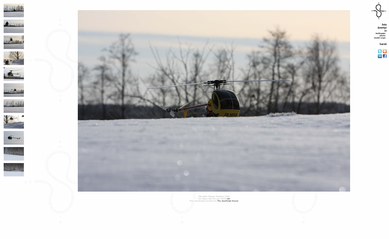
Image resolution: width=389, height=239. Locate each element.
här (228, 198)
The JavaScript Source (227, 201)
